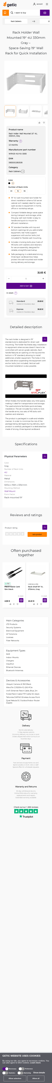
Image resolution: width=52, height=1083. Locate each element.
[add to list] (44, 122)
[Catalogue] (5, 13)
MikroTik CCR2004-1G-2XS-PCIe (19, 688)
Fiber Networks (12, 641)
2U (11, 191)
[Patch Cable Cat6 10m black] (14, 572)
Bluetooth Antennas (14, 671)
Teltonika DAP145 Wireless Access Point (23, 698)
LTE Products (11, 625)
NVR (8, 655)
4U (18, 191)
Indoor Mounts (12, 658)
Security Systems (13, 628)
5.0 (7, 583)
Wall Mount (9, 491)
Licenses (9, 638)
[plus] (43, 278)
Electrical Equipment (15, 631)
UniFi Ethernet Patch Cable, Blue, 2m (21, 691)
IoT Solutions (11, 634)
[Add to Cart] (22, 603)
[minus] (8, 278)
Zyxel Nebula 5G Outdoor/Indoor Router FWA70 (23, 702)
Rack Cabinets (16, 21)
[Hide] (44, 339)
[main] (10, 5)
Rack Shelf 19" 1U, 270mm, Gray (34, 587)
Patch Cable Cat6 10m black (13, 587)
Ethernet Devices (13, 668)
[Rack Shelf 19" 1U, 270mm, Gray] (37, 572)
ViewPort (10, 664)
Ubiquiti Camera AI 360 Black (18, 685)
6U (25, 191)
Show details (39, 1073)
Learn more (35, 1063)
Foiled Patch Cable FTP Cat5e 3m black (22, 694)
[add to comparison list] (39, 122)
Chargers (10, 661)
